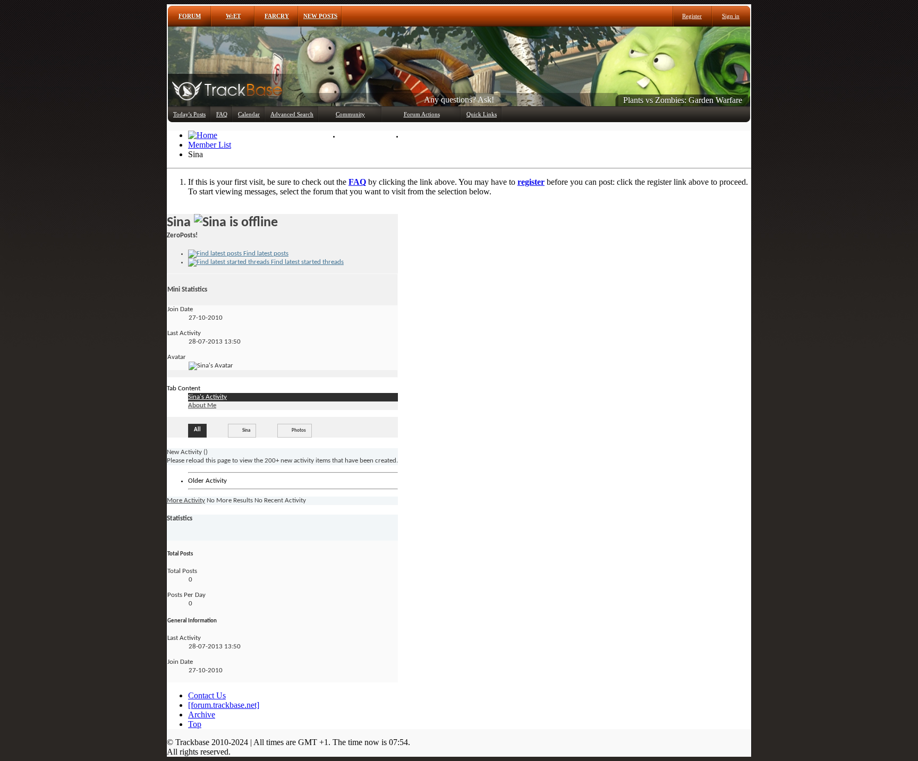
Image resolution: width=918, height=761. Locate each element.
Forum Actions (422, 114)
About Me (202, 405)
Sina (246, 430)
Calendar (249, 114)
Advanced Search (291, 114)
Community (350, 114)
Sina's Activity (207, 397)
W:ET (233, 16)
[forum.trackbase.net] (223, 704)
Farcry (277, 16)
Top (194, 724)
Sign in (731, 16)
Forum (189, 16)
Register (692, 16)
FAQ (221, 114)
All (197, 430)
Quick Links (481, 114)
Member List (361, 136)
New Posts (320, 16)
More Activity (186, 500)
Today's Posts (189, 114)
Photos (299, 430)
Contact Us (207, 695)
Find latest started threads (306, 262)
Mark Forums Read (432, 136)
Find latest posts (265, 253)
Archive (201, 714)
